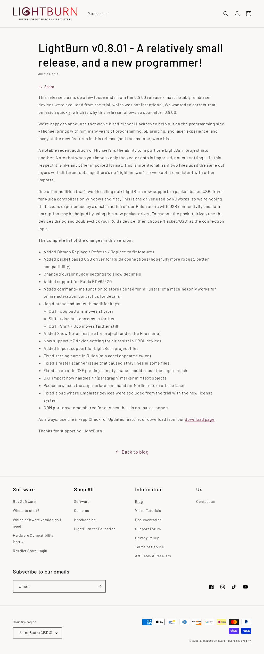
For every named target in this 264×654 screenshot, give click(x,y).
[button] (98, 13)
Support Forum (148, 529)
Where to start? (26, 510)
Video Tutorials (148, 510)
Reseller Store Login (30, 550)
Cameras (81, 510)
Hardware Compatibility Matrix (33, 538)
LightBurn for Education (95, 529)
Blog (139, 501)
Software (81, 501)
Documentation (148, 520)
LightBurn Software (212, 640)
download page (199, 419)
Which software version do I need (37, 523)
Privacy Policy (147, 538)
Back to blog (135, 452)
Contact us (205, 501)
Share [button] (49, 86)
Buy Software (24, 501)
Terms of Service (149, 547)
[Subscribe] (99, 586)
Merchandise (85, 520)
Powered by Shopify (238, 640)
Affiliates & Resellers (153, 556)
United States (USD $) (35, 633)
